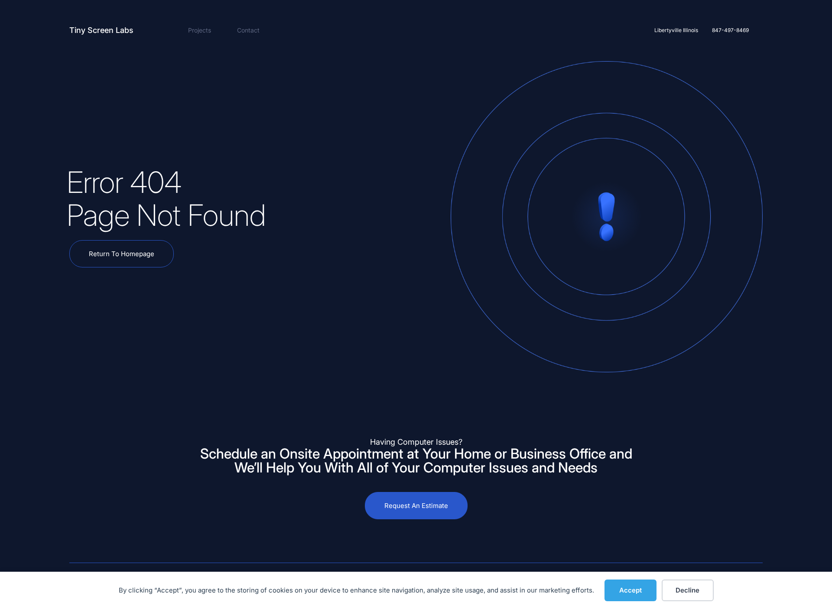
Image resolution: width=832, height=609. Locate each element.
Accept (630, 590)
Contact (248, 30)
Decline (687, 590)
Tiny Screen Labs (101, 30)
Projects (199, 30)
